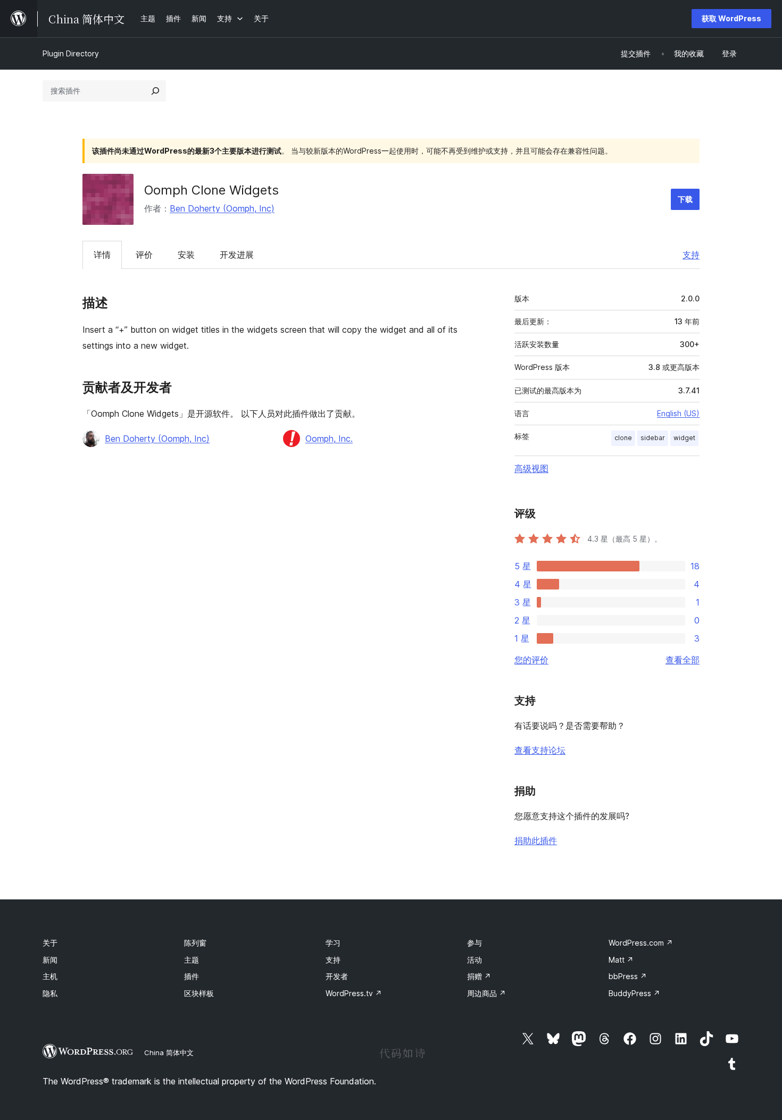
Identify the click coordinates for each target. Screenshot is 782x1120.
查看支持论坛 (539, 750)
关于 (50, 942)
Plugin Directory (71, 53)
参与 (474, 942)
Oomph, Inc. (329, 438)
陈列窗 (195, 942)
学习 (333, 942)
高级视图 (531, 468)
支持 (691, 254)
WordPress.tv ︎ (354, 993)
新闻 (50, 959)
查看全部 (682, 659)
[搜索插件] (155, 91)
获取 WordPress (731, 18)
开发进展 (237, 254)
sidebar (652, 438)
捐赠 (479, 976)
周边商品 (486, 993)
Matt (621, 959)
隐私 (50, 993)
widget (684, 438)
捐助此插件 (535, 840)
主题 (191, 959)
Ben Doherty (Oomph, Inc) (222, 208)
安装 (186, 254)
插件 (191, 976)
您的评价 (531, 659)
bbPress (628, 976)
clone (623, 438)
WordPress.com (641, 942)
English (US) (678, 413)
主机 (50, 976)
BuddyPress (634, 993)
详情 (102, 254)
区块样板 (199, 993)
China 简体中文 (169, 1052)
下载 (685, 199)
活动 (474, 959)
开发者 (337, 976)
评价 (144, 254)
